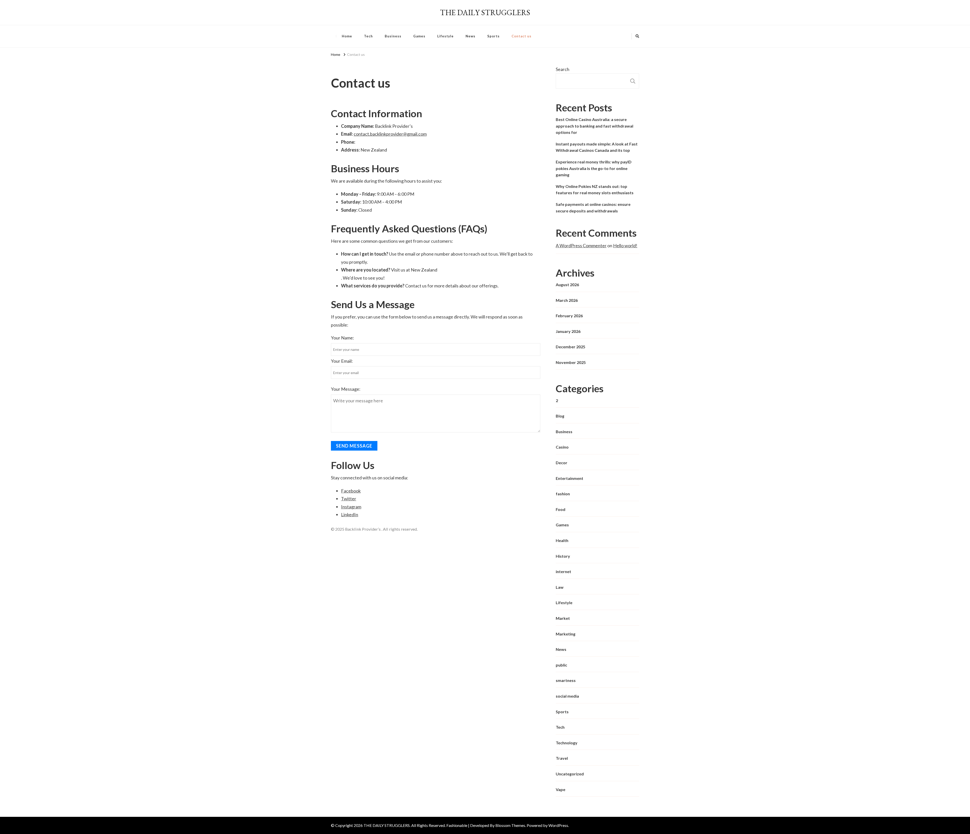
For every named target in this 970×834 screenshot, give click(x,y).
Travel (562, 758)
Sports (493, 36)
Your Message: (345, 389)
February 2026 (569, 315)
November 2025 (571, 362)
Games (419, 36)
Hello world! (625, 245)
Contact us (521, 36)
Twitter (348, 498)
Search (562, 69)
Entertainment (569, 478)
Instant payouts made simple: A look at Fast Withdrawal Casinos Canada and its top (597, 147)
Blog (560, 415)
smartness (566, 680)
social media (567, 696)
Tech (368, 36)
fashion (563, 493)
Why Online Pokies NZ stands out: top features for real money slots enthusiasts (595, 189)
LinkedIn (349, 514)
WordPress (558, 825)
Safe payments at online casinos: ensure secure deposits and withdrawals (593, 207)
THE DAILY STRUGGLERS (485, 12)
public (561, 665)
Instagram (351, 506)
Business (393, 36)
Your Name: (342, 337)
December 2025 (570, 346)
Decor (561, 462)
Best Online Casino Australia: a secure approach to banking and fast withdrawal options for (594, 126)
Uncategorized (570, 773)
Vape (560, 789)
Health (562, 540)
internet (563, 571)
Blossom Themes (510, 825)
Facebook (351, 491)
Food (560, 509)
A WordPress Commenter (581, 245)
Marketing (565, 633)
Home (347, 36)
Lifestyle (445, 36)
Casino (562, 447)
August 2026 (567, 284)
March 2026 (567, 300)
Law (560, 587)
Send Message (354, 446)
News (470, 36)
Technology (566, 742)
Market (563, 618)
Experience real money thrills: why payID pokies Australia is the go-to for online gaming (594, 168)
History (563, 556)
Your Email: (342, 361)
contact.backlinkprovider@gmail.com (390, 134)
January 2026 (568, 331)
